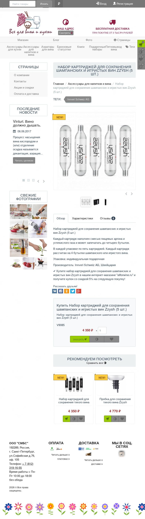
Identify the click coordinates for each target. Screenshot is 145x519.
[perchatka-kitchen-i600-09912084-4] (28, 263)
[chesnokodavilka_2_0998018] (19, 229)
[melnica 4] (39, 211)
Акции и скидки (24, 87)
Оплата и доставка (26, 94)
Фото (89, 40)
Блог (56, 40)
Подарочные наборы (97, 48)
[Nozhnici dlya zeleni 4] (38, 247)
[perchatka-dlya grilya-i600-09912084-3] (41, 263)
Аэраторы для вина (47, 48)
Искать (44, 3)
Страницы (123, 40)
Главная (58, 84)
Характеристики (82, 218)
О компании (21, 75)
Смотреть (65, 33)
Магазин (23, 40)
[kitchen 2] (21, 211)
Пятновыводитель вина (114, 48)
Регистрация (124, 3)
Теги (132, 47)
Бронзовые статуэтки (64, 48)
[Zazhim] (16, 263)
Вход (102, 3)
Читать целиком (24, 160)
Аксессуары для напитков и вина (31, 50)
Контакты (20, 81)
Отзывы (107, 218)
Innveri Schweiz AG (78, 99)
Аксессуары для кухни (15, 48)
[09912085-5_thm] (38, 229)
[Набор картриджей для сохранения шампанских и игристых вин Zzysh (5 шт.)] (94, 151)
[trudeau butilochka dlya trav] (19, 247)
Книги (80, 47)
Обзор (61, 218)
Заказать (79, 339)
